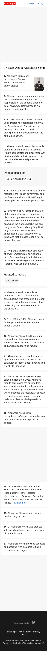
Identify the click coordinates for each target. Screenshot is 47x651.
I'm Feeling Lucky (34, 3)
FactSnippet (11, 632)
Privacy (36, 632)
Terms (28, 632)
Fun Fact (18, 179)
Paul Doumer (12, 281)
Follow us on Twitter (21, 623)
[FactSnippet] (10, 4)
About (21, 632)
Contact (23, 634)
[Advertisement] (23, 34)
